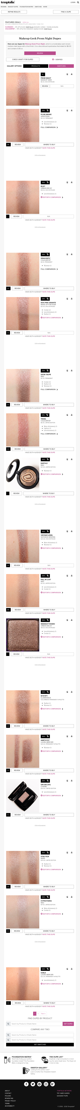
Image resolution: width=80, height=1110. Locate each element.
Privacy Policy (10, 1101)
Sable (43, 973)
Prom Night (46, 78)
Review (40, 53)
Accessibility (9, 1106)
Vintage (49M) (47, 535)
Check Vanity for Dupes (22, 59)
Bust (43, 186)
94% (44, 299)
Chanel (44, 787)
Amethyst (45, 740)
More (45, 7)
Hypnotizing (46, 901)
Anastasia (45, 116)
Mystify (44, 696)
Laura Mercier (47, 742)
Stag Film (45, 857)
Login (73, 2)
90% (44, 459)
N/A (62, 86)
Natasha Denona (48, 537)
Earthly (44, 463)
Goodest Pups (62, 1096)
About (7, 1091)
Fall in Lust (46, 580)
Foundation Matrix (26, 7)
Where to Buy (49, 145)
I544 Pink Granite (48, 303)
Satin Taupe (46, 375)
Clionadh (9, 27)
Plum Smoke (46, 114)
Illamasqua (46, 698)
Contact (8, 1093)
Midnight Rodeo (48, 624)
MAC (42, 376)
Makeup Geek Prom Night (35, 44)
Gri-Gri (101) (46, 785)
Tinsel (43, 419)
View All (25, 22)
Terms (7, 1103)
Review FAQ (9, 1098)
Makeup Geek (46, 80)
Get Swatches (40, 1045)
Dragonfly (45, 258)
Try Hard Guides (63, 1093)
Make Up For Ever (48, 305)
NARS (43, 858)
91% (43, 415)
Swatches (38, 7)
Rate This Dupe (48, 148)
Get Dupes (68, 1024)
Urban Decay (46, 188)
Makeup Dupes (13, 7)
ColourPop (10, 29)
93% (44, 371)
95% (44, 111)
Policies (8, 1096)
